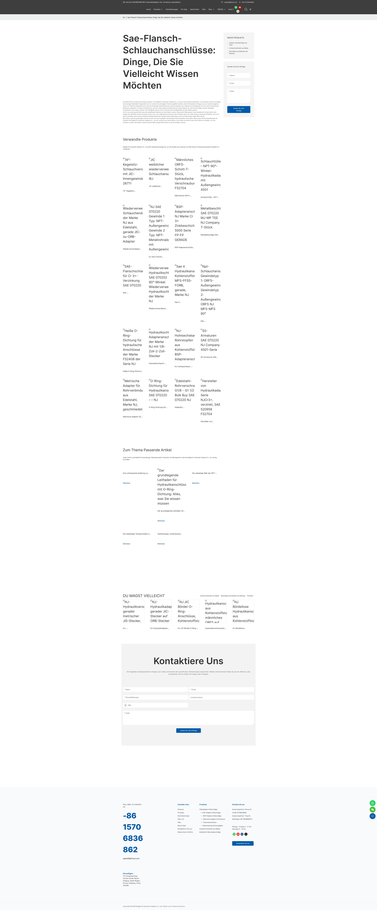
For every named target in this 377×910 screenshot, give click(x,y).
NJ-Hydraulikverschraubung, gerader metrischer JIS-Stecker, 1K (133, 628)
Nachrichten (182, 826)
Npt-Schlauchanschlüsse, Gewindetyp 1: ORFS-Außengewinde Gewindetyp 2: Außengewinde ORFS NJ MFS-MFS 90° (209, 321)
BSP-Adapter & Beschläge (212, 816)
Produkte (250, 596)
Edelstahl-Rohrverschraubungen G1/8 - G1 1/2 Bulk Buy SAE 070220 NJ (184, 407)
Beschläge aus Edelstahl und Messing (233, 596)
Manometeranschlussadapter (213, 826)
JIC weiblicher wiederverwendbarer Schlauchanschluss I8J (158, 186)
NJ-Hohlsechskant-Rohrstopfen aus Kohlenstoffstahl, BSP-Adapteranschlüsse (184, 366)
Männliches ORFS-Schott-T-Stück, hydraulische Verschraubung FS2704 (184, 196)
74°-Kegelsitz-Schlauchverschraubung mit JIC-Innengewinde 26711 (132, 191)
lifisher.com (167, 906)
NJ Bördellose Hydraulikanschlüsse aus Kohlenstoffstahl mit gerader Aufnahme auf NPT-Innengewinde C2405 (243, 628)
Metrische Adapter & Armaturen (214, 819)
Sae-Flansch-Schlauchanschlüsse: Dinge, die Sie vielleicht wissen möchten (155, 17)
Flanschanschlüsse (209, 822)
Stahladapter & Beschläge (208, 809)
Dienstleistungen (183, 816)
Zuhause (181, 809)
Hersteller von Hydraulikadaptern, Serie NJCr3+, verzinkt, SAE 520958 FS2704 (210, 421)
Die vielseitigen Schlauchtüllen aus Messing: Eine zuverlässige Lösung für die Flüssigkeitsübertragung (137, 534)
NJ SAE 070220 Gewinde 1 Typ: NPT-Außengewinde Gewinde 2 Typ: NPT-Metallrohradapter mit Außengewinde (158, 257)
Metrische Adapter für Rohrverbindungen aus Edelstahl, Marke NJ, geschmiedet (132, 417)
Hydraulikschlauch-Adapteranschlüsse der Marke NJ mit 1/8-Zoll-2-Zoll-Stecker (158, 363)
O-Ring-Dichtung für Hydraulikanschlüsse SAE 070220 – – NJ (157, 407)
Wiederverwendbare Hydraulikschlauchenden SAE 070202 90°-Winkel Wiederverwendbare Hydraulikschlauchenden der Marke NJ (158, 308)
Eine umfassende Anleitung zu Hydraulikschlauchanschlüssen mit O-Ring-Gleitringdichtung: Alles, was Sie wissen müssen (137, 473)
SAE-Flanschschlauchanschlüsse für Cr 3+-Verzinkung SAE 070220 (132, 293)
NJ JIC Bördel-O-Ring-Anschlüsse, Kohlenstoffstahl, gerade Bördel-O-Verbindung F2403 (188, 628)
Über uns (181, 819)
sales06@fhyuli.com (230, 2)
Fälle (179, 822)
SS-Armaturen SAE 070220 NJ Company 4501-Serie (209, 357)
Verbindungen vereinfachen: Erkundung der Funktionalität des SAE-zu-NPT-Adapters (171, 534)
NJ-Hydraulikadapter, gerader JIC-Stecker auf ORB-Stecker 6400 (160, 628)
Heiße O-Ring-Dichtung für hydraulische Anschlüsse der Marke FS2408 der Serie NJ (132, 371)
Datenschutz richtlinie (185, 832)
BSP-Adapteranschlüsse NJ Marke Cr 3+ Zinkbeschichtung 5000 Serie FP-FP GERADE (185, 247)
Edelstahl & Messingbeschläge (210, 832)
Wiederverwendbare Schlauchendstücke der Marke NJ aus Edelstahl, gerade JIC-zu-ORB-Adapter (132, 249)
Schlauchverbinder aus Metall (209, 596)
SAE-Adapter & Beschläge (211, 813)
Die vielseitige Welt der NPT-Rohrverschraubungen (203, 473)
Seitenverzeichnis (178, 906)
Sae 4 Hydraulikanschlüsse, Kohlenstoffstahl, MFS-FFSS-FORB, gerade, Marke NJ (184, 302)
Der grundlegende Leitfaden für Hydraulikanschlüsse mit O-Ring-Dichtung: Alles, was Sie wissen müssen (171, 511)
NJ (124, 17)
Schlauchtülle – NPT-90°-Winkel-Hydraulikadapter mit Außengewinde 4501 (209, 197)
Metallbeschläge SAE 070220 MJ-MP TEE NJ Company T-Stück (210, 235)
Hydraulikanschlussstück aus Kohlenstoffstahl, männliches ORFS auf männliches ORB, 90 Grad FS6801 (215, 628)
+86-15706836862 (247, 2)
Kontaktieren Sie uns (185, 829)
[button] (233, 9)
